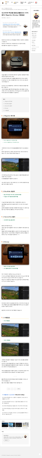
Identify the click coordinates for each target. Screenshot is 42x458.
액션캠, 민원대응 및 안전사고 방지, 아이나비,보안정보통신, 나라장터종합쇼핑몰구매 (12, 26)
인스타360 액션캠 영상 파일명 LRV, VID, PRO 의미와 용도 (15, 405)
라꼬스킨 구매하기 (17, 455)
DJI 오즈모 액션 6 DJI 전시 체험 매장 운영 (12, 32)
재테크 (33, 42)
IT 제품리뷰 (5, 394)
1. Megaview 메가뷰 (8, 101)
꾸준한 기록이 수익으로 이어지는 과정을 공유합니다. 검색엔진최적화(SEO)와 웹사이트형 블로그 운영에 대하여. (13, 438)
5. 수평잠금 (6, 110)
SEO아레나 (6, 435)
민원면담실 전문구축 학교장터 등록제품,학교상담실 (12, 24)
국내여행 (33, 40)
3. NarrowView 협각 (8, 105)
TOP (40, 454)
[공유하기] (11, 389)
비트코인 (33, 43)
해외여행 (33, 45)
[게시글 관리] (15, 389)
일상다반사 (34, 48)
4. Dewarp (6, 108)
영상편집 (33, 50)
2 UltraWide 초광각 (8, 103)
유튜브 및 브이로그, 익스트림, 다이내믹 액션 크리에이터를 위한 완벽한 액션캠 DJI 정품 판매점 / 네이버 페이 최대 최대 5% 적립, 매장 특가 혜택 (12, 34)
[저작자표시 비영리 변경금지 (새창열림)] (22, 388)
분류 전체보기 (35, 31)
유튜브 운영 (34, 35)
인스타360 (11, 394)
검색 (38, 3)
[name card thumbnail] (25, 436)
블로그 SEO (34, 33)
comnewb (12, 455)
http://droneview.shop (6, 30)
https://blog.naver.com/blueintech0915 (9, 22)
